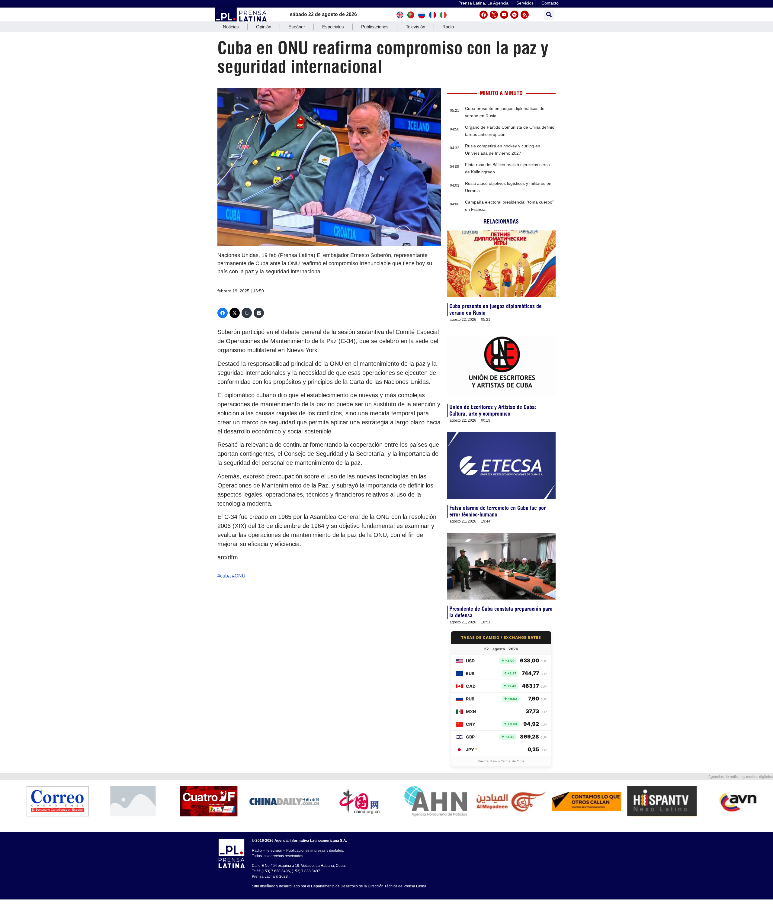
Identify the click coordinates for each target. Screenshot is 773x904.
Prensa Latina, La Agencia (483, 3)
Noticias (231, 26)
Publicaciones (375, 26)
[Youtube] (504, 15)
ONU (240, 575)
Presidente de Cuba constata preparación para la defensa (501, 612)
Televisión (415, 26)
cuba (225, 575)
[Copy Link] (247, 313)
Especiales (333, 26)
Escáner (296, 26)
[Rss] (525, 15)
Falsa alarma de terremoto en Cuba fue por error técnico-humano (497, 511)
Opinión (263, 26)
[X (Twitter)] (234, 313)
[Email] (259, 313)
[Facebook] (484, 15)
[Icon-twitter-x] (494, 15)
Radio (448, 26)
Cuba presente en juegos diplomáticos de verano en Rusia (495, 309)
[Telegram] (514, 15)
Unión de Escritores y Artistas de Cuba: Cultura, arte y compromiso (492, 410)
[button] (549, 15)
